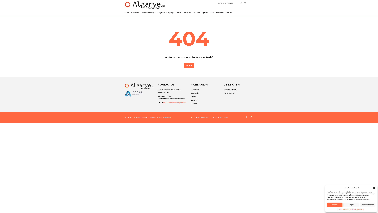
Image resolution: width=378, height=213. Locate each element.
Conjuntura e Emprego (166, 13)
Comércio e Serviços (148, 13)
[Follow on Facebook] (241, 3)
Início (127, 13)
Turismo (229, 13)
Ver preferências (367, 205)
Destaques (187, 13)
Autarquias (135, 13)
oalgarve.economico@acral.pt (174, 103)
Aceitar (335, 205)
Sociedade (220, 13)
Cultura (178, 13)
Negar (351, 205)
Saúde (212, 13)
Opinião (205, 13)
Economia (196, 13)
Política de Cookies (343, 209)
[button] (374, 188)
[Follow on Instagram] (245, 3)
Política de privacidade (357, 209)
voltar (189, 65)
